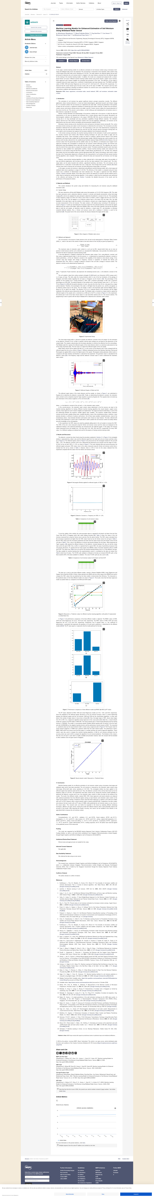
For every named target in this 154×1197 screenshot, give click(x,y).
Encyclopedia (99, 1180)
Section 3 (83, 177)
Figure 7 (62, 619)
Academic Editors (30, 43)
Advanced (124, 9)
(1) (116, 245)
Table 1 (77, 448)
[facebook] (66, 1053)
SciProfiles (98, 1178)
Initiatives (91, 3)
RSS (119, 1159)
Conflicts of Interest (30, 105)
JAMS (97, 1183)
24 (69, 352)
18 (112, 164)
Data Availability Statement (32, 101)
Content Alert (125, 1159)
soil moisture (103, 91)
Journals (53, 3)
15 (105, 143)
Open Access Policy (65, 1174)
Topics (61, 3)
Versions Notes (86, 60)
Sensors (33, 14)
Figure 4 (106, 437)
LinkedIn (115, 1170)
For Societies (81, 1180)
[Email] (57, 1053)
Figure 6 (91, 578)
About (99, 3)
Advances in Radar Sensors (85, 57)
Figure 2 (62, 284)
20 (63, 211)
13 (106, 140)
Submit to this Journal (36, 27)
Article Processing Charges (67, 1170)
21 (99, 241)
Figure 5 (87, 444)
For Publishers (81, 1178)
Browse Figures (74, 60)
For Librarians (81, 1176)
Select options (29, 1177)
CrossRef (72, 886)
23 (69, 282)
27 (76, 546)
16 (93, 152)
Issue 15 (45, 14)
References (29, 107)
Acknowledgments (30, 103)
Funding (28, 96)
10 (77, 134)
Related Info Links (30, 57)
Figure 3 (80, 350)
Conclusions (29, 92)
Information (69, 3)
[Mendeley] (76, 1053)
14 (104, 143)
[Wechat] (69, 1053)
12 (105, 140)
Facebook (115, 1172)
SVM (97, 91)
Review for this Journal (36, 31)
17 (105, 154)
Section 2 (64, 173)
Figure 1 (63, 204)
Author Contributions (31, 94)
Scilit (77, 886)
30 (88, 718)
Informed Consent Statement (33, 100)
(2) (116, 267)
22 (92, 275)
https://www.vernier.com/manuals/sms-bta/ (80, 982)
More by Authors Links (31, 61)
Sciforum (98, 1170)
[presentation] (60, 241)
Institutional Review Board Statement (35, 98)
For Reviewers (81, 1172)
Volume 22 (39, 14)
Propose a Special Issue (36, 35)
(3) (116, 402)
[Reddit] (72, 1053)
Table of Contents (30, 82)
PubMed (77, 900)
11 (103, 140)
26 (66, 544)
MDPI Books (99, 1172)
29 (62, 626)
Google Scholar (64, 886)
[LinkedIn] (63, 1053)
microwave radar (81, 91)
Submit (126, 3)
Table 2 (99, 535)
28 (61, 626)
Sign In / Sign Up (117, 3)
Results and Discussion (32, 90)
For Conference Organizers (85, 1183)
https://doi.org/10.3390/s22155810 (80, 50)
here (64, 1091)
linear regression (70, 91)
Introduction (29, 86)
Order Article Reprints (111, 21)
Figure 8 (102, 727)
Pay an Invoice (64, 1172)
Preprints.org (99, 1174)
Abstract (28, 85)
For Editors (81, 1174)
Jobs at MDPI (63, 1178)
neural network (91, 91)
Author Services (80, 3)
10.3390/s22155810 (54, 14)
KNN (63, 91)
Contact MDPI (63, 1176)
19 (110, 192)
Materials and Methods (31, 88)
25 (66, 355)
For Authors (81, 1170)
